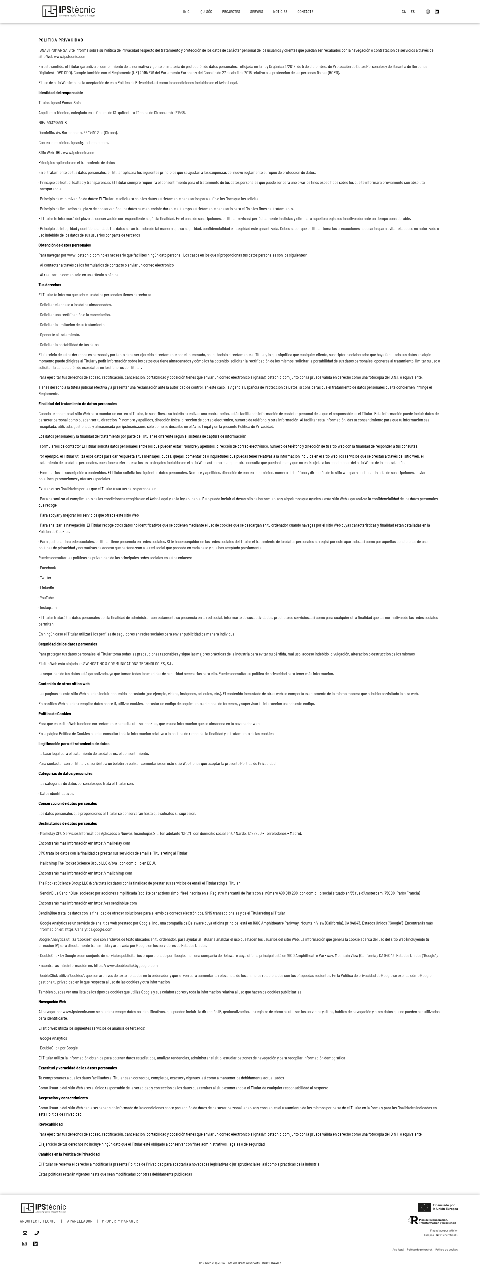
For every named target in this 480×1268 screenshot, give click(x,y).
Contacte (306, 11)
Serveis (256, 11)
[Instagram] (428, 11)
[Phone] (37, 1233)
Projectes (231, 11)
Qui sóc (206, 11)
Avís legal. (398, 1249)
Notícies (280, 11)
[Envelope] (25, 1233)
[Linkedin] (436, 11)
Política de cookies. (447, 1249)
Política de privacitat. (421, 1249)
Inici (186, 11)
